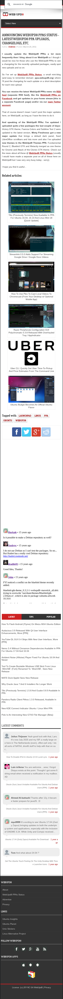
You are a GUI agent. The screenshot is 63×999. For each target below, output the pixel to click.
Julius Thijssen (19, 736)
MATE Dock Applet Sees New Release (20, 678)
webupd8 (20, 420)
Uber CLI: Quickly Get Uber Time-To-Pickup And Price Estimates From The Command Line (31, 369)
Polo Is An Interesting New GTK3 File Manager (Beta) (27, 715)
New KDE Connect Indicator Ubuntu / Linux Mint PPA (27, 708)
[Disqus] (31, 483)
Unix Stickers (8, 929)
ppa (46, 415)
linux (38, 415)
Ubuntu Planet (9, 924)
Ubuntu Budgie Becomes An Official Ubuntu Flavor (31, 406)
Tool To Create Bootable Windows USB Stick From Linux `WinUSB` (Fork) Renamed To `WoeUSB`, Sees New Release (29, 669)
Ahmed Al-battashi (20, 798)
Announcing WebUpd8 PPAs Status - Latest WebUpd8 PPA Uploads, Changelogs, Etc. (30, 39)
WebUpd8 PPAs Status (40, 153)
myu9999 (15, 822)
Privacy (5, 904)
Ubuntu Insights (10, 919)
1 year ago (53, 757)
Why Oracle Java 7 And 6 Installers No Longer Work (27, 684)
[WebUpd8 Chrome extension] (31, 977)
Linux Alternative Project (14, 933)
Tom (13, 853)
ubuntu (7, 420)
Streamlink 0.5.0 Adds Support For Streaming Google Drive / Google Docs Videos (31, 255)
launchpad (25, 415)
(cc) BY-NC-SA (26, 987)
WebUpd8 (38, 987)
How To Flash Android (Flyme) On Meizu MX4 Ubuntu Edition (31, 624)
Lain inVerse (17, 767)
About (5, 889)
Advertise (6, 899)
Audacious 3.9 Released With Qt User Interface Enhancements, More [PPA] (24, 631)
